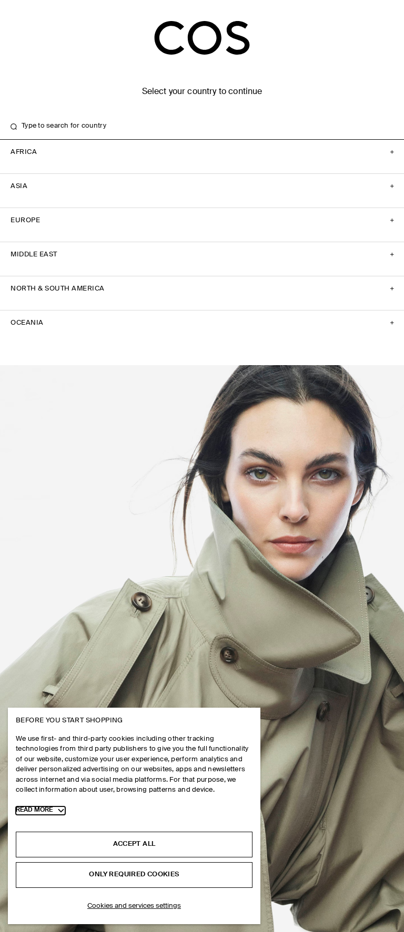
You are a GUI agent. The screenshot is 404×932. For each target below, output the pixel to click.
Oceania (27, 322)
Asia (19, 186)
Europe (25, 220)
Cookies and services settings (134, 906)
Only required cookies (134, 874)
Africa (24, 152)
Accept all (134, 844)
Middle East (34, 254)
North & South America (58, 288)
